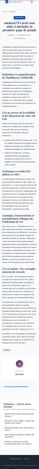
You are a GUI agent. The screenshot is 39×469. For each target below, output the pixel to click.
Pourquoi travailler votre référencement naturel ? (19, 429)
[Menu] (32, 2)
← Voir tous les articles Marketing (15, 387)
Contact (26, 459)
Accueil (4, 11)
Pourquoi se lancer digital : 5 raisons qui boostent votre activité (19, 422)
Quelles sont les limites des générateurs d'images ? (19, 415)
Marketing (12, 11)
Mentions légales (15, 459)
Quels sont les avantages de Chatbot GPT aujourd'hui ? (19, 436)
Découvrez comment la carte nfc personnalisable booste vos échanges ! (18, 443)
